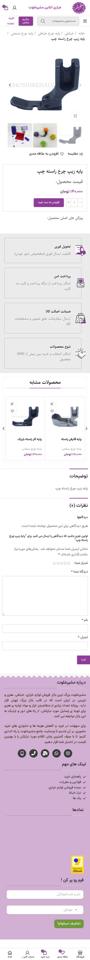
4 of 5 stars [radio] (58, 563)
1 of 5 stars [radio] (68, 563)
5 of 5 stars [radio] (54, 563)
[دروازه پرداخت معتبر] (77, 864)
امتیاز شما (81, 563)
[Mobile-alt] (22, 753)
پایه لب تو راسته (32, 439)
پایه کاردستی (74, 439)
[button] (52, 403)
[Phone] (33, 753)
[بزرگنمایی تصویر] (75, 116)
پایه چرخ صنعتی (21, 33)
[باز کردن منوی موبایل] (85, 21)
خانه (81, 33)
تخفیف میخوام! (69, 923)
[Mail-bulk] (45, 753)
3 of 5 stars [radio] (61, 563)
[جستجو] (43, 21)
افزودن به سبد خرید (49, 202)
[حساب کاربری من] (14, 8)
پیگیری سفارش (25, 21)
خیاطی (69, 33)
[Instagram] (68, 753)
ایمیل (83, 637)
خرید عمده (10, 21)
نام (85, 620)
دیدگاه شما (79, 571)
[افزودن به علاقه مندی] (52, 411)
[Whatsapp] (56, 753)
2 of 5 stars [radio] (65, 563)
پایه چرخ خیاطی (48, 33)
